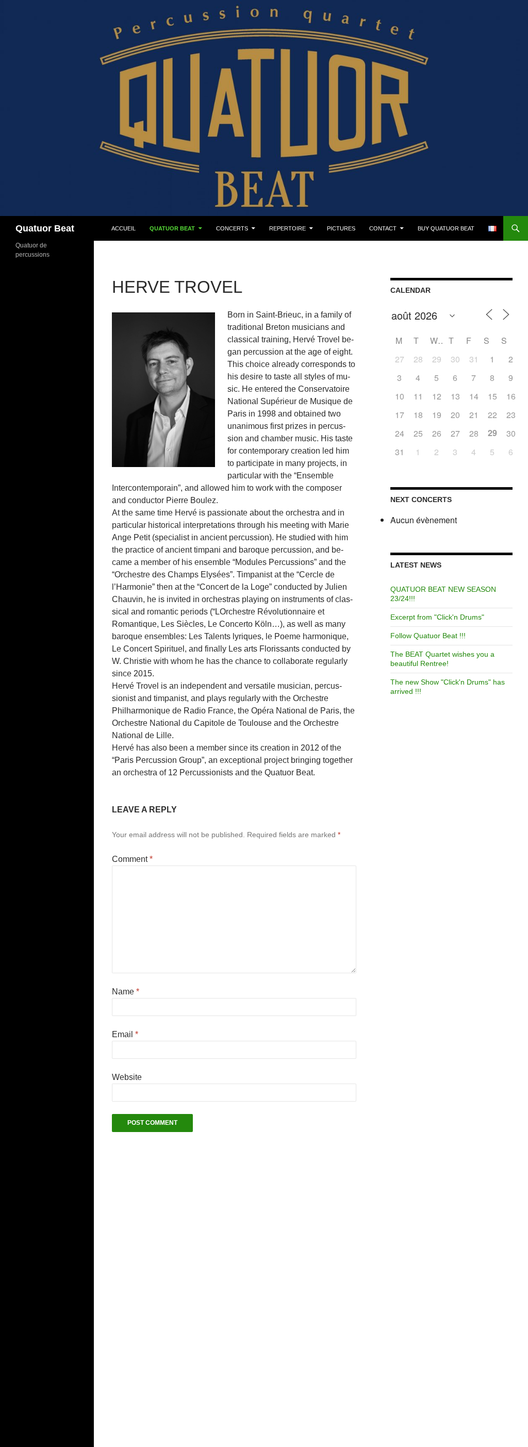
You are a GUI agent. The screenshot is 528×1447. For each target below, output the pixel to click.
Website (127, 1077)
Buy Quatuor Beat (446, 228)
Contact (383, 228)
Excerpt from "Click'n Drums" (437, 617)
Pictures (341, 228)
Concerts (232, 228)
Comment (132, 859)
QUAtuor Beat (172, 228)
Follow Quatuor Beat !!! (428, 635)
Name (125, 991)
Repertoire (287, 228)
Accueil (123, 228)
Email (125, 1034)
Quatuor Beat (44, 228)
